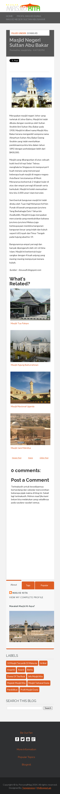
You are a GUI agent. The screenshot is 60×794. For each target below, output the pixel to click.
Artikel (43, 663)
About (14, 584)
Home (9, 16)
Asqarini (11, 669)
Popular (44, 585)
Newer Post (16, 458)
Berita (30, 669)
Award (21, 669)
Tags (28, 585)
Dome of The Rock (16, 676)
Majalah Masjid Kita (16, 683)
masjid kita (26, 50)
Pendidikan (12, 689)
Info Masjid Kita (35, 676)
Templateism (28, 787)
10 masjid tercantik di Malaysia (22, 663)
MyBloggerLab (44, 787)
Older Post (44, 458)
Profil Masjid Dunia (29, 16)
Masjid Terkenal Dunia (38, 683)
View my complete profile (26, 597)
